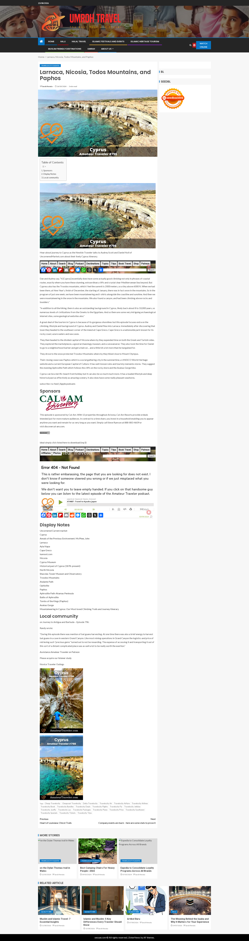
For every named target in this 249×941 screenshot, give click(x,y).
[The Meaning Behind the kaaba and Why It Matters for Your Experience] (190, 900)
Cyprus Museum (48, 562)
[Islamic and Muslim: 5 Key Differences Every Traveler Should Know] (103, 900)
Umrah (91, 48)
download (75, 442)
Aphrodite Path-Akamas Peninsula (57, 593)
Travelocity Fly (116, 806)
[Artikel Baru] (146, 900)
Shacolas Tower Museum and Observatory (61, 573)
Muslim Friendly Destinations (64, 48)
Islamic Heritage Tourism (145, 41)
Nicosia (43, 558)
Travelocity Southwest (135, 810)
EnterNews (134, 937)
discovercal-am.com (54, 426)
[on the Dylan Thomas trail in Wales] (57, 851)
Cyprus (43, 534)
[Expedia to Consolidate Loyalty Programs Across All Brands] (138, 851)
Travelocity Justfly (48, 810)
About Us (106, 48)
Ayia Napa (45, 546)
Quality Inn (46, 912)
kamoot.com (46, 554)
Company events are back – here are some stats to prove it (127, 821)
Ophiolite (44, 585)
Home (51, 41)
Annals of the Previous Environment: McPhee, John (64, 538)
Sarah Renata (47, 86)
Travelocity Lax (64, 810)
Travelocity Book (48, 806)
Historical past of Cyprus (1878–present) (60, 566)
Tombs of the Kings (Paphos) (54, 601)
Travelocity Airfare (122, 803)
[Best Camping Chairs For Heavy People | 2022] (97, 851)
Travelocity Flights (50, 65)
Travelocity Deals (83, 806)
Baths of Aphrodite (49, 597)
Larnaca (44, 542)
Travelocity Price (116, 810)
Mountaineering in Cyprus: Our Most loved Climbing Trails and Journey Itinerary (79, 609)
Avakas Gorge (47, 605)
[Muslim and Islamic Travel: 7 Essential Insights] (59, 900)
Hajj (63, 41)
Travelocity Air (106, 803)
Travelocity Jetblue (132, 806)
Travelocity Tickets (67, 813)
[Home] (41, 41)
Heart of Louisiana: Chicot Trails (56, 821)
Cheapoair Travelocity (71, 803)
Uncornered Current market (53, 530)
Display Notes (49, 174)
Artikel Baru (133, 919)
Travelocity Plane (100, 810)
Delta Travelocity (90, 803)
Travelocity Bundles (65, 806)
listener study (64, 658)
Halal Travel (79, 41)
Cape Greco (46, 550)
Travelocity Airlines (140, 803)
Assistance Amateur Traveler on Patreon (60, 652)
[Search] (190, 45)
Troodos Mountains (49, 577)
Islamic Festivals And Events (108, 41)
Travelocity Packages (82, 810)
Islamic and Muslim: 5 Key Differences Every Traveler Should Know (102, 922)
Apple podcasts (67, 383)
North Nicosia (47, 569)
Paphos (43, 589)
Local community (51, 177)
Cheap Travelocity (52, 803)
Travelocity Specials (49, 813)
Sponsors (47, 170)
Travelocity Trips (85, 813)
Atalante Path (46, 581)
